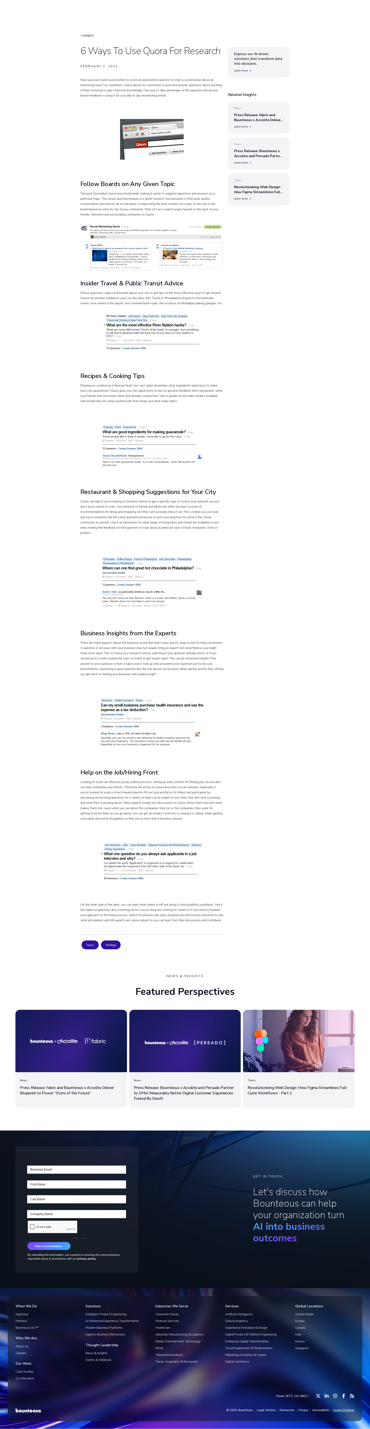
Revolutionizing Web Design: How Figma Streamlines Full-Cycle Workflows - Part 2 (258, 192)
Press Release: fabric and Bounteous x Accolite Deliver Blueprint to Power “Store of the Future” (258, 122)
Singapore (302, 1348)
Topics (90, 945)
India (298, 1334)
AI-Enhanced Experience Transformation (112, 1321)
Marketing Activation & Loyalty (246, 1355)
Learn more (241, 70)
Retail (159, 1348)
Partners (21, 1321)
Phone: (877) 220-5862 (291, 1396)
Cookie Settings (343, 1410)
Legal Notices (266, 1410)
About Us (22, 1346)
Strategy (111, 945)
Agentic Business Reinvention (105, 1334)
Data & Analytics (236, 1321)
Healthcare (163, 1328)
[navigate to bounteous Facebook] (343, 1396)
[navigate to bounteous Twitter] (318, 1396)
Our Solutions (152, 8)
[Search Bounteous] (323, 8)
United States (304, 1314)
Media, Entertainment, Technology (178, 1341)
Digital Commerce (237, 1361)
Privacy (303, 1410)
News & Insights (96, 1353)
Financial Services (167, 1321)
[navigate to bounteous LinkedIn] (326, 1396)
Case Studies (25, 1371)
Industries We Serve (189, 8)
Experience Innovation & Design (246, 1328)
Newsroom (287, 1410)
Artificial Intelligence (239, 1314)
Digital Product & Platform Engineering (251, 1334)
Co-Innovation (25, 1378)
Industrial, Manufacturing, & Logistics (180, 1334)
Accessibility (320, 1410)
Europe (300, 1321)
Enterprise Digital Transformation (247, 1341)
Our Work (223, 8)
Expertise (22, 1314)
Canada (300, 1328)
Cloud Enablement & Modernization (248, 1348)
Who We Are (251, 8)
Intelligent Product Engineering (106, 1314)
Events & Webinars (98, 1360)
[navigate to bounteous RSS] (352, 1396)
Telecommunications (169, 1355)
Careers (21, 1353)
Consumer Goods (167, 1314)
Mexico (300, 1341)
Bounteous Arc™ (118, 8)
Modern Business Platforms (104, 1328)
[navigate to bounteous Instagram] (335, 1396)
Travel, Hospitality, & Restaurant (177, 1361)
